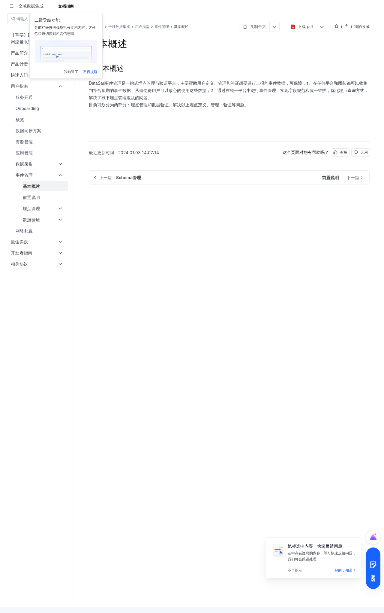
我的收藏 (362, 26)
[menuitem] (37, 97)
